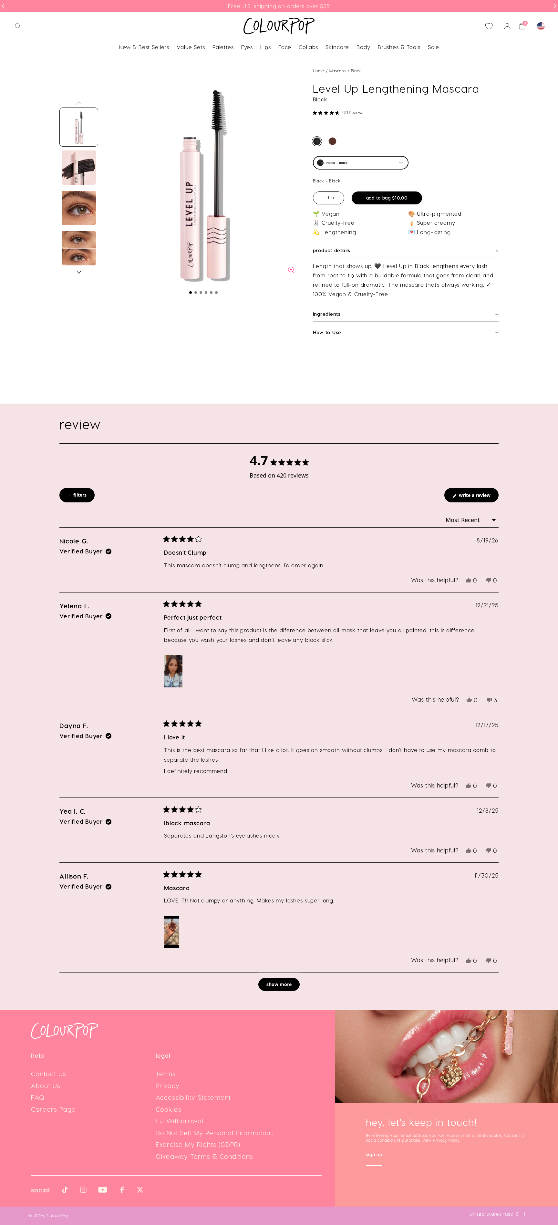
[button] (190, 292)
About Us (45, 1085)
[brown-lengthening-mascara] (332, 141)
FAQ (38, 1097)
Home (318, 70)
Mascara (338, 70)
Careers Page (53, 1109)
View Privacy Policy (440, 1140)
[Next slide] (555, 6)
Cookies (168, 1109)
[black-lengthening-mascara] (317, 141)
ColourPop (57, 1215)
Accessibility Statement (193, 1097)
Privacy (168, 1085)
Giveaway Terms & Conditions (204, 1156)
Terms (166, 1073)
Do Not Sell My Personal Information (214, 1133)
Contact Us (48, 1073)
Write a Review (478, 497)
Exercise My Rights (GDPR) (198, 1144)
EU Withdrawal (179, 1121)
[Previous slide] (3, 6)
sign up (374, 1155)
